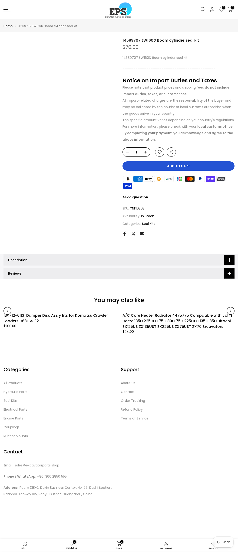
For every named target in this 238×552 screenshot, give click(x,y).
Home (8, 25)
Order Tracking (133, 401)
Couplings (11, 427)
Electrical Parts (15, 409)
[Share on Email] (142, 234)
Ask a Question (135, 197)
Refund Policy (132, 409)
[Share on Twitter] (133, 234)
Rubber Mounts (15, 436)
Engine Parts (13, 418)
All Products (12, 383)
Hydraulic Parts (15, 392)
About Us (128, 383)
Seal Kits (148, 223)
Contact (128, 392)
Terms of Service (135, 418)
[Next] (231, 311)
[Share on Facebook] (124, 234)
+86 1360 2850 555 (52, 476)
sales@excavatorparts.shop (36, 465)
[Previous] (7, 311)
